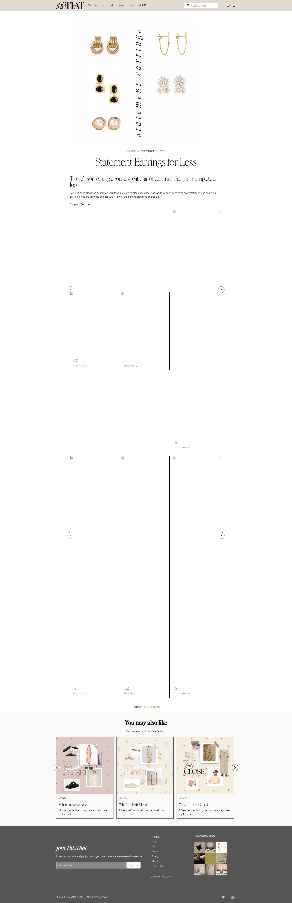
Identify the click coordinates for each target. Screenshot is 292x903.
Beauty (155, 856)
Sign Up (133, 865)
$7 (125, 360)
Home (154, 851)
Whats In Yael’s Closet (73, 804)
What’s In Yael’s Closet (193, 804)
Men (153, 841)
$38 (177, 688)
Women (131, 151)
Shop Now (78, 365)
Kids (153, 846)
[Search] (188, 5)
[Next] (221, 289)
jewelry (143, 706)
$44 (75, 688)
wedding (154, 706)
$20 (75, 360)
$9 (177, 442)
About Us (156, 861)
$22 (126, 688)
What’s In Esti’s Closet (133, 804)
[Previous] (71, 289)
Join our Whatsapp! (161, 876)
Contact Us (157, 865)
